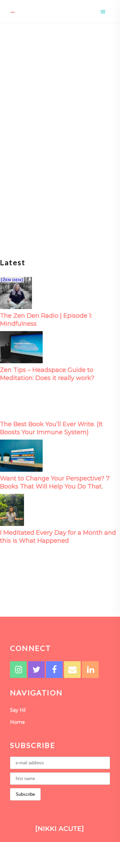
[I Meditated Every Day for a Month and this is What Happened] (12, 509)
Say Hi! (18, 710)
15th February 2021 (66, 145)
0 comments (49, 181)
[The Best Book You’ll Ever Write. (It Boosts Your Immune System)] (21, 400)
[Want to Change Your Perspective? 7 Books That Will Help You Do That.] (21, 455)
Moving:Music (26, 145)
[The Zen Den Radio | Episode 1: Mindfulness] (16, 292)
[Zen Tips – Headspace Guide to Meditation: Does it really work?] (21, 346)
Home (17, 722)
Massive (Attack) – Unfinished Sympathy (59, 162)
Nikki (21, 181)
